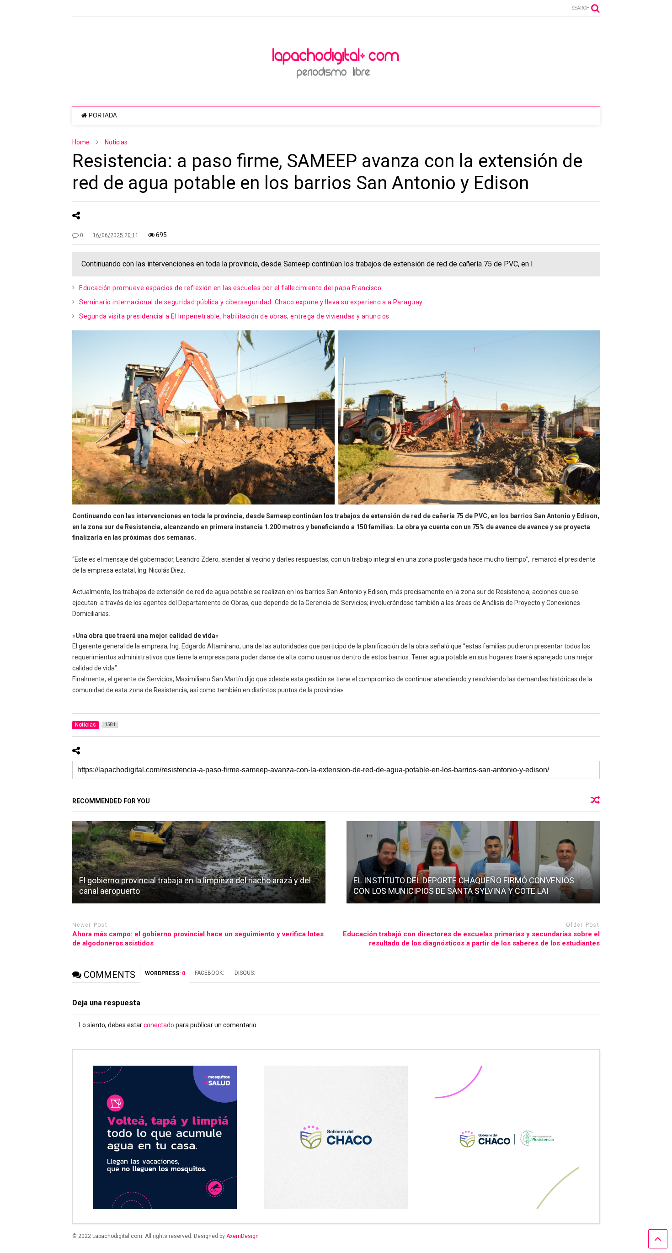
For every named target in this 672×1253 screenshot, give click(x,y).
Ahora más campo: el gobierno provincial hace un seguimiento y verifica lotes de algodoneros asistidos (198, 938)
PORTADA (103, 115)
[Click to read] (198, 862)
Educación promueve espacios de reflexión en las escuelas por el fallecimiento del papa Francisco (230, 288)
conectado (159, 1025)
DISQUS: (245, 973)
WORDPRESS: (165, 973)
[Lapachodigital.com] (336, 90)
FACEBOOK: (210, 973)
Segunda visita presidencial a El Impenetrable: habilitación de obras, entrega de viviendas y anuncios (234, 316)
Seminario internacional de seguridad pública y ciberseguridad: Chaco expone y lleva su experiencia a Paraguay (251, 302)
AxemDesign (242, 1236)
